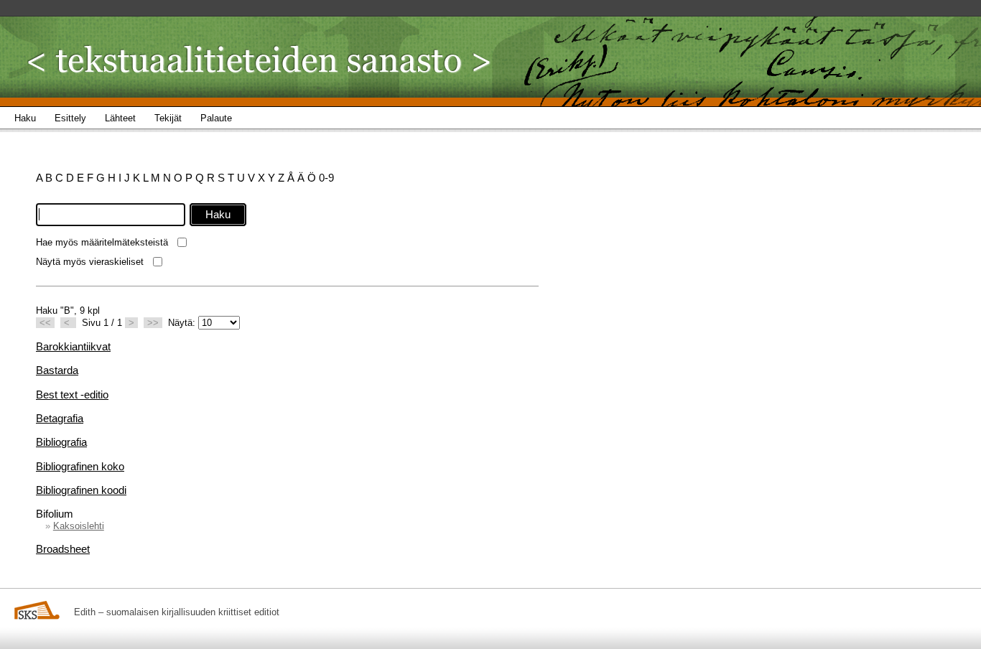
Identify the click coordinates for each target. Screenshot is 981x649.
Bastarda (57, 370)
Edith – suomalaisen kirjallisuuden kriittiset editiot (176, 612)
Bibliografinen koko (80, 466)
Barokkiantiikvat (73, 346)
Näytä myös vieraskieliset (90, 261)
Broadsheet (63, 549)
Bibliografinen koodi (81, 490)
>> (153, 322)
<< (45, 322)
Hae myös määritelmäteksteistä (102, 242)
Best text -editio (72, 394)
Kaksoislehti (78, 525)
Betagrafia (59, 418)
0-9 (326, 178)
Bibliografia (61, 442)
